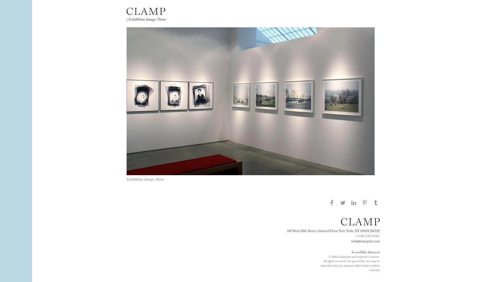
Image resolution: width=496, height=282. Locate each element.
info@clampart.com (365, 241)
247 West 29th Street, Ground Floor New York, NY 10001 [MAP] (333, 230)
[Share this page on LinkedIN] (354, 202)
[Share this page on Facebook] (332, 202)
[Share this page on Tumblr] (376, 202)
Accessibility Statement (365, 252)
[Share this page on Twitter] (343, 202)
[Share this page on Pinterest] (365, 202)
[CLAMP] (146, 13)
